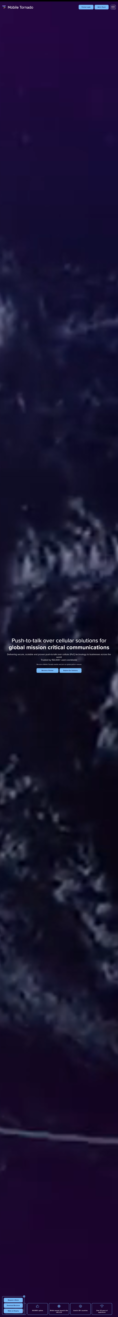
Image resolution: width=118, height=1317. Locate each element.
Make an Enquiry (13, 1311)
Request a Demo (13, 1300)
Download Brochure (13, 1305)
